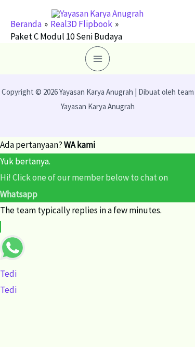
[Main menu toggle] (97, 58)
